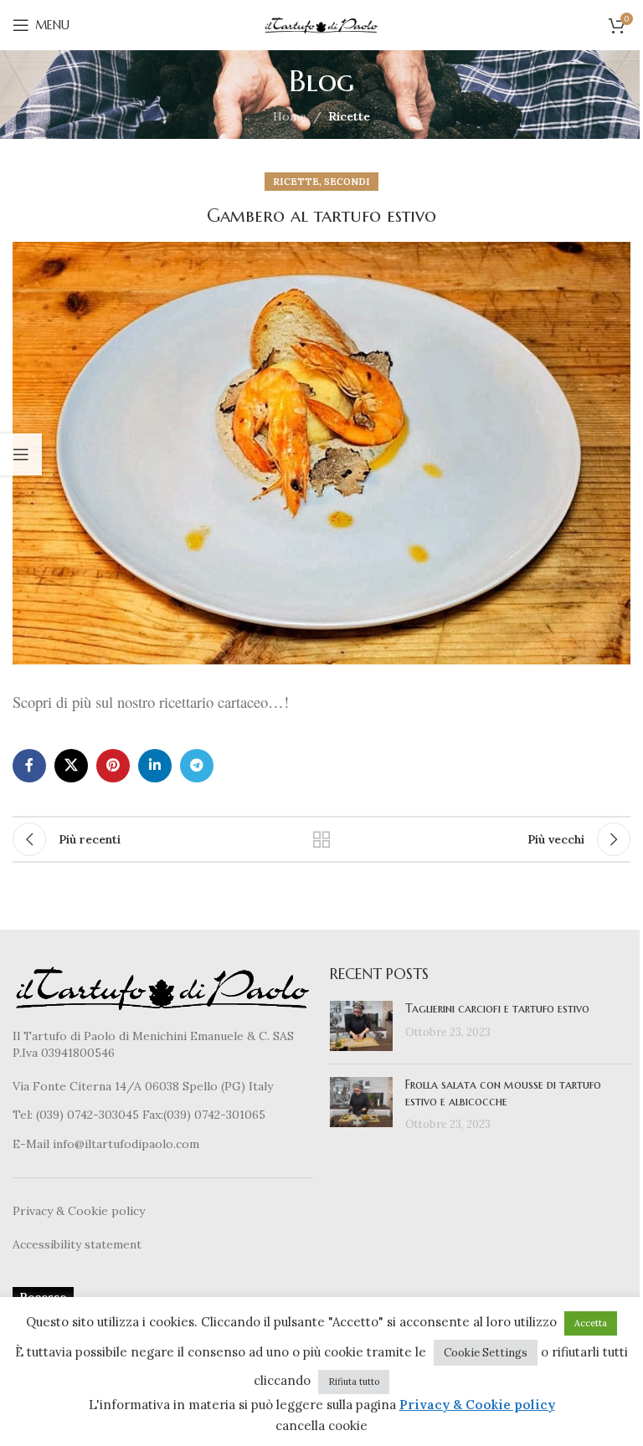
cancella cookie (321, 1425)
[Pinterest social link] (113, 765)
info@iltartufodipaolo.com (126, 1143)
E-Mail (33, 1143)
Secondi (347, 181)
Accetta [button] (590, 1323)
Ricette (349, 116)
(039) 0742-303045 (87, 1114)
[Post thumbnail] (361, 1026)
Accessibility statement (77, 1244)
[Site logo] (321, 24)
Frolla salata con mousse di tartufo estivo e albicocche (503, 1093)
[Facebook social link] (29, 765)
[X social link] (71, 765)
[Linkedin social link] (155, 765)
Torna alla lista (321, 839)
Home (289, 116)
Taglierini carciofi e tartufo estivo (497, 1008)
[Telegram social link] (196, 765)
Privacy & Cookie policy (79, 1210)
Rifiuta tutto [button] (353, 1381)
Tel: (24, 1114)
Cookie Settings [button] (485, 1353)
